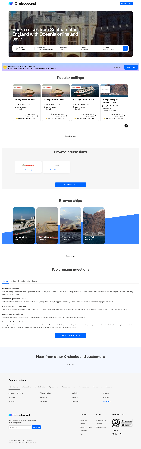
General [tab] (5, 281)
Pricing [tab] (13, 281)
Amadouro (43, 422)
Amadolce (12, 422)
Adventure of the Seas (16, 414)
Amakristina (75, 422)
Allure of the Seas (45, 414)
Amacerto (12, 418)
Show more (107, 422)
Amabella (75, 414)
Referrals (99, 444)
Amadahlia (43, 418)
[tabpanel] (70, 307)
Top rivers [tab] (109, 408)
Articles (82, 444)
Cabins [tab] (34, 281)
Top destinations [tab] (84, 408)
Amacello (106, 414)
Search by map (101, 448)
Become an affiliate (86, 448)
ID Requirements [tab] (24, 281)
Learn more (118, 67)
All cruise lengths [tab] (40, 408)
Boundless (83, 441)
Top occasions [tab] (97, 408)
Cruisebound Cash (102, 441)
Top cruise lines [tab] (53, 408)
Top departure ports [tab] (68, 408)
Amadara (106, 418)
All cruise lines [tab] (26, 408)
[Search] (125, 48)
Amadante (75, 418)
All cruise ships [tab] (14, 408)
